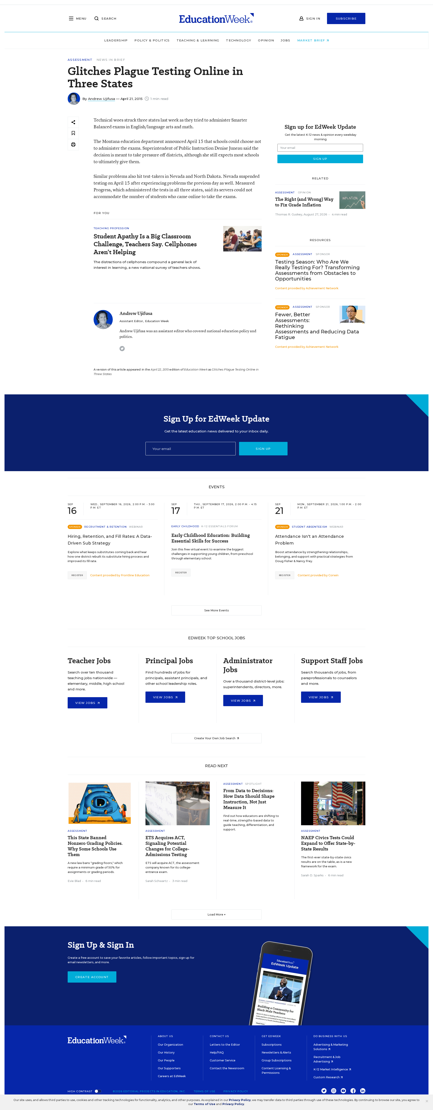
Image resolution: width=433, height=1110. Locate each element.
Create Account (92, 977)
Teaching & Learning (198, 40)
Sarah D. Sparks (312, 875)
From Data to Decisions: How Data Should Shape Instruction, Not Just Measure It (248, 799)
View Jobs (86, 703)
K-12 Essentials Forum (219, 526)
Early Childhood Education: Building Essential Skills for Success (210, 538)
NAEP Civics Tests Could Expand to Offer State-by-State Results (328, 843)
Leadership (116, 40)
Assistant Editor (131, 321)
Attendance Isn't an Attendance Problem (309, 540)
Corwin (333, 575)
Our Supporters (169, 1068)
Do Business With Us (330, 1036)
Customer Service (222, 1060)
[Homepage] (216, 18)
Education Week (157, 321)
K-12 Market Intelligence (331, 1069)
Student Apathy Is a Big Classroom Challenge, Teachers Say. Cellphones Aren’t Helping (145, 244)
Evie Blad (74, 881)
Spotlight (253, 783)
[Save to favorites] (73, 133)
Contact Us (219, 1036)
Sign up (263, 448)
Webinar (136, 526)
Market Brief (311, 40)
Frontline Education (135, 575)
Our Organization (170, 1044)
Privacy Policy (235, 1091)
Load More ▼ (216, 914)
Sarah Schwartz (156, 881)
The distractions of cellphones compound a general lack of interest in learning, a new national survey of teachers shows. (147, 265)
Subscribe (346, 18)
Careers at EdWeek (172, 1076)
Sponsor (323, 254)
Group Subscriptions (277, 1060)
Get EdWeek (271, 1036)
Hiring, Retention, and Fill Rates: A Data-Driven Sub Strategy (110, 540)
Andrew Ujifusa (101, 99)
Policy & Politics (152, 40)
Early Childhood (185, 526)
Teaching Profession (111, 228)
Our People (166, 1060)
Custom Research (326, 1077)
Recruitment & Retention (105, 526)
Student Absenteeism (309, 526)
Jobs (285, 40)
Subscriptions (272, 1044)
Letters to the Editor (225, 1044)
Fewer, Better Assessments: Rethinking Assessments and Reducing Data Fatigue (317, 326)
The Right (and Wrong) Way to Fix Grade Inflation (304, 202)
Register (77, 575)
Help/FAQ (217, 1052)
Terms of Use (204, 1091)
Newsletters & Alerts (276, 1052)
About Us (165, 1036)
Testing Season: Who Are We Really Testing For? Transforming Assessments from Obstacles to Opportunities (317, 270)
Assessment (80, 59)
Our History (166, 1052)
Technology (238, 40)
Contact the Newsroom (227, 1068)
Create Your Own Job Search (215, 738)
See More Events (216, 610)
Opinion (266, 40)
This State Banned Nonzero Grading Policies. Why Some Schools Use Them (95, 846)
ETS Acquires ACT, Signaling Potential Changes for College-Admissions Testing (167, 846)
